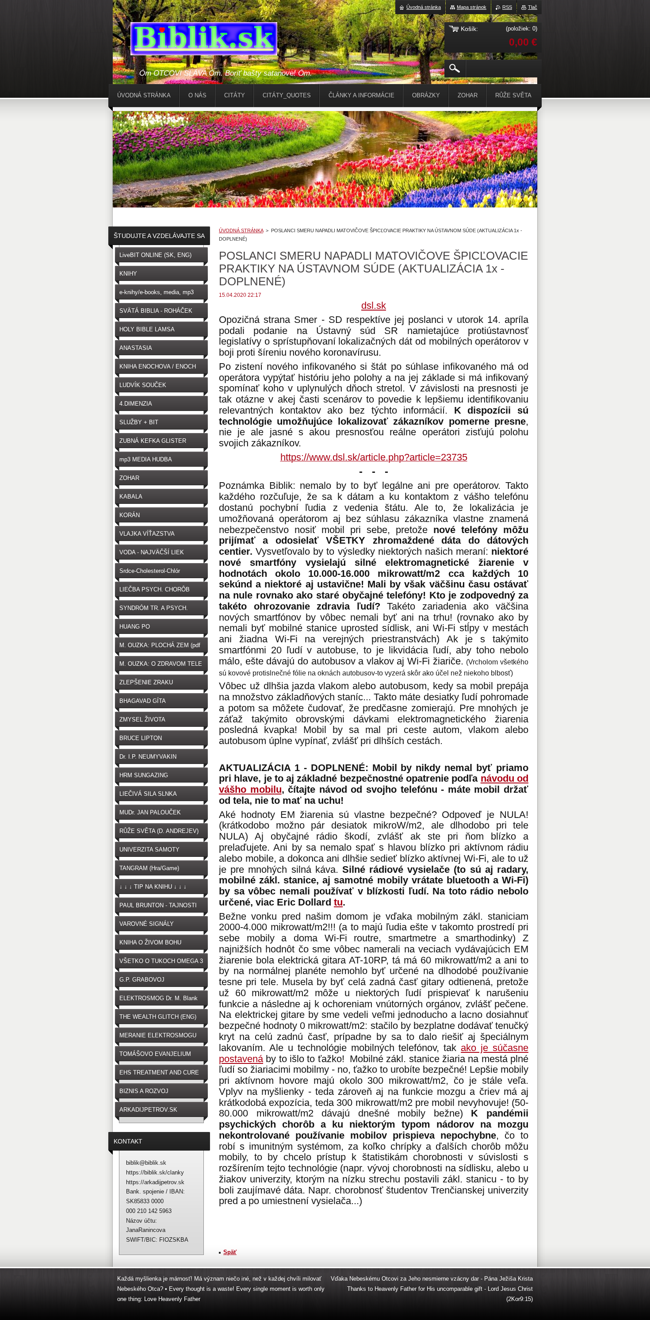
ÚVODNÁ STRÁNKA (241, 230)
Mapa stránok (471, 7)
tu (338, 902)
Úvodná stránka (423, 7)
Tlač (532, 7)
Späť (230, 1252)
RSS (507, 7)
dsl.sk (373, 305)
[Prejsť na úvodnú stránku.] (203, 40)
